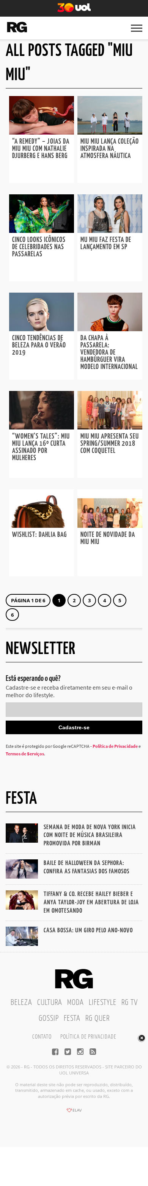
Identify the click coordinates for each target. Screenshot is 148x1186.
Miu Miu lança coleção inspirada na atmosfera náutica (109, 149)
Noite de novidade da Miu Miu (107, 539)
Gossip (49, 1018)
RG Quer (97, 1018)
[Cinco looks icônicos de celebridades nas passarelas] (41, 230)
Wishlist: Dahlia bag (39, 535)
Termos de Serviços (25, 754)
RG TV (129, 1002)
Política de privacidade (88, 1037)
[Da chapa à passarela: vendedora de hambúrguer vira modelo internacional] (109, 329)
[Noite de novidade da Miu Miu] (109, 525)
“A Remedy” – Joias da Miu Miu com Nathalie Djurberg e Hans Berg (40, 149)
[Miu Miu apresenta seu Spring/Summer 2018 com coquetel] (109, 427)
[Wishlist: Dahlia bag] (41, 525)
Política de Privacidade (115, 746)
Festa (72, 1018)
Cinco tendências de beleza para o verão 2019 (39, 345)
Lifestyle (103, 1002)
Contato (42, 1037)
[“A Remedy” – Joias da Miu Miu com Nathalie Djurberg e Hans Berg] (41, 132)
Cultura (49, 1002)
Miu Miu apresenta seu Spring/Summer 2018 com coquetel (109, 443)
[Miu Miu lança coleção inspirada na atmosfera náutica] (109, 132)
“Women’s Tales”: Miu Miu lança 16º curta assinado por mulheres (41, 447)
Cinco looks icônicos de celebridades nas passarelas (39, 247)
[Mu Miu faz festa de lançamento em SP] (109, 230)
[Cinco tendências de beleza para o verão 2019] (41, 329)
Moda (75, 1002)
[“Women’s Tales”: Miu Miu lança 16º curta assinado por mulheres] (41, 427)
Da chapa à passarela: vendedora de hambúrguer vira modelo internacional (109, 353)
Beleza (21, 1002)
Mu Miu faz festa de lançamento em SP (105, 244)
